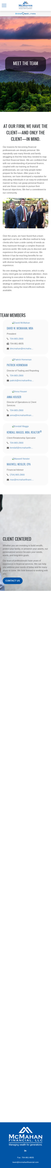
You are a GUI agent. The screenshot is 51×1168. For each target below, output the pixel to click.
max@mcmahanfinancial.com (22, 479)
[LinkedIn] (25, 1150)
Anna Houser (14, 397)
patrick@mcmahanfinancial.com (22, 380)
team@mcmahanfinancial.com (26, 1162)
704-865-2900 (16, 339)
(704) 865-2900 (17, 475)
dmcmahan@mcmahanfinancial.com (22, 348)
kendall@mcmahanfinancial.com (22, 448)
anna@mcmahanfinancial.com (22, 415)
